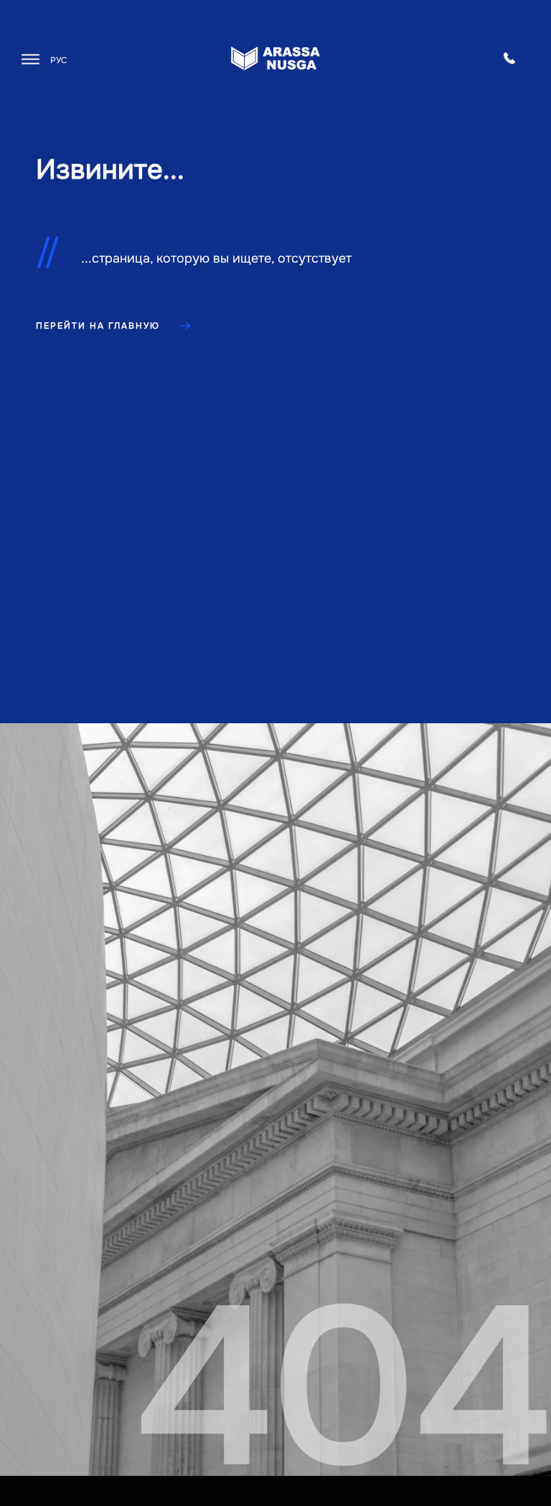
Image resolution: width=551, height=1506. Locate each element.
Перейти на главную (98, 325)
